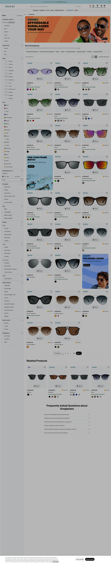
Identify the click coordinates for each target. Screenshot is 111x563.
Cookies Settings (79, 559)
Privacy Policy (56, 561)
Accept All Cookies (90, 559)
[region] (55, 559)
